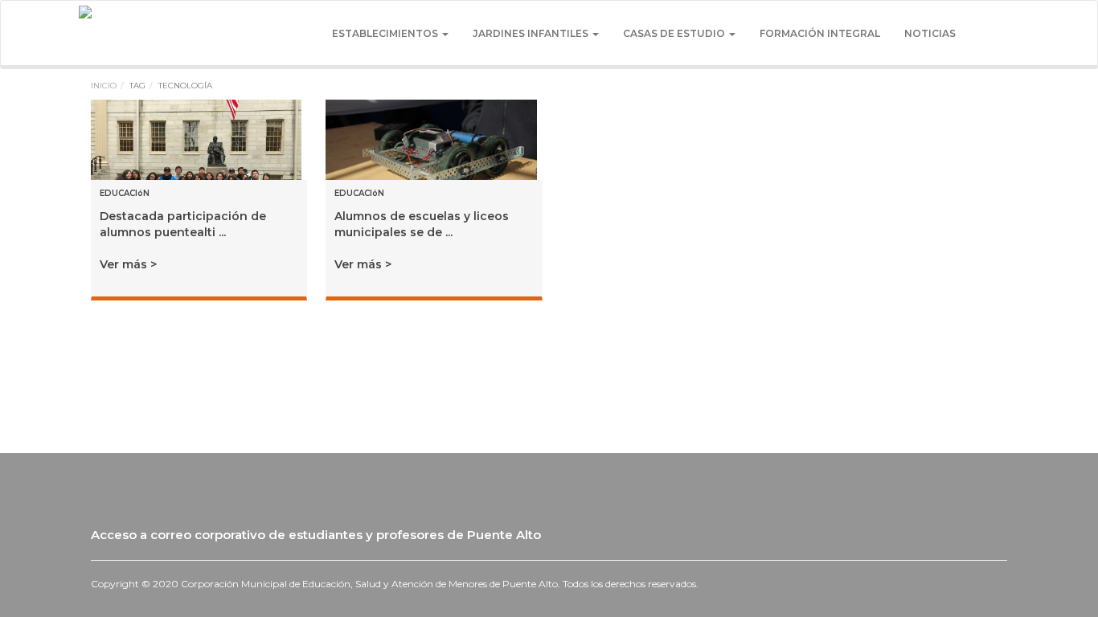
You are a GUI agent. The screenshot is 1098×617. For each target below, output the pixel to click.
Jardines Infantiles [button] (532, 33)
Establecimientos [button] (386, 33)
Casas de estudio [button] (675, 33)
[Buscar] (987, 34)
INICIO (104, 85)
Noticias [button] (930, 33)
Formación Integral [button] (820, 33)
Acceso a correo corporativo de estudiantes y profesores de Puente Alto (317, 534)
